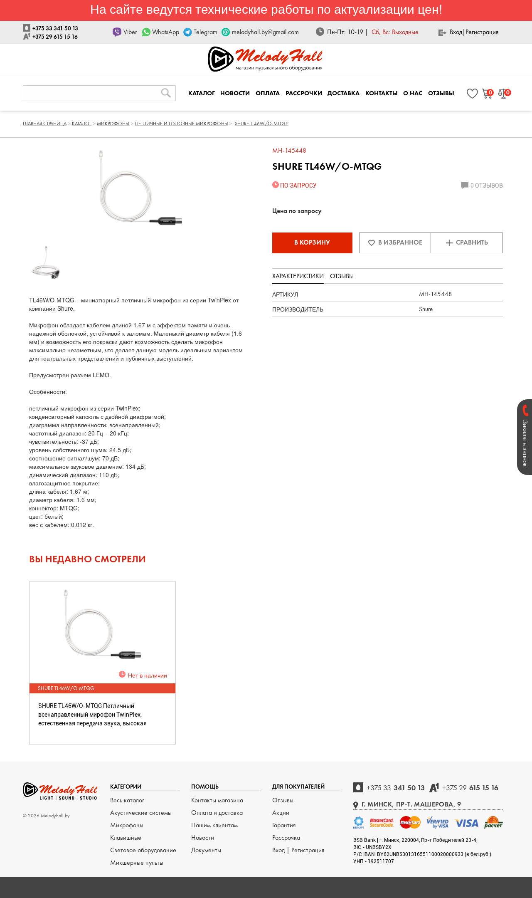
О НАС (412, 93)
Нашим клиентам (214, 825)
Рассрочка (286, 837)
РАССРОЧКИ (304, 93)
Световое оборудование (143, 850)
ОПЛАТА (268, 93)
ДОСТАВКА (344, 93)
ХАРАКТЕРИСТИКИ (298, 276)
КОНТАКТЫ (381, 93)
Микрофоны (126, 825)
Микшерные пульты (136, 862)
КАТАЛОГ (201, 93)
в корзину (312, 242)
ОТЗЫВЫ (441, 93)
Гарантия (284, 825)
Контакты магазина (217, 800)
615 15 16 (470, 787)
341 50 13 (396, 787)
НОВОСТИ (235, 93)
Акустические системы (141, 812)
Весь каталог (127, 800)
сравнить (472, 242)
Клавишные (125, 837)
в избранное (400, 242)
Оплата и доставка (217, 812)
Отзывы (282, 800)
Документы (206, 850)
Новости (202, 837)
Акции (280, 812)
